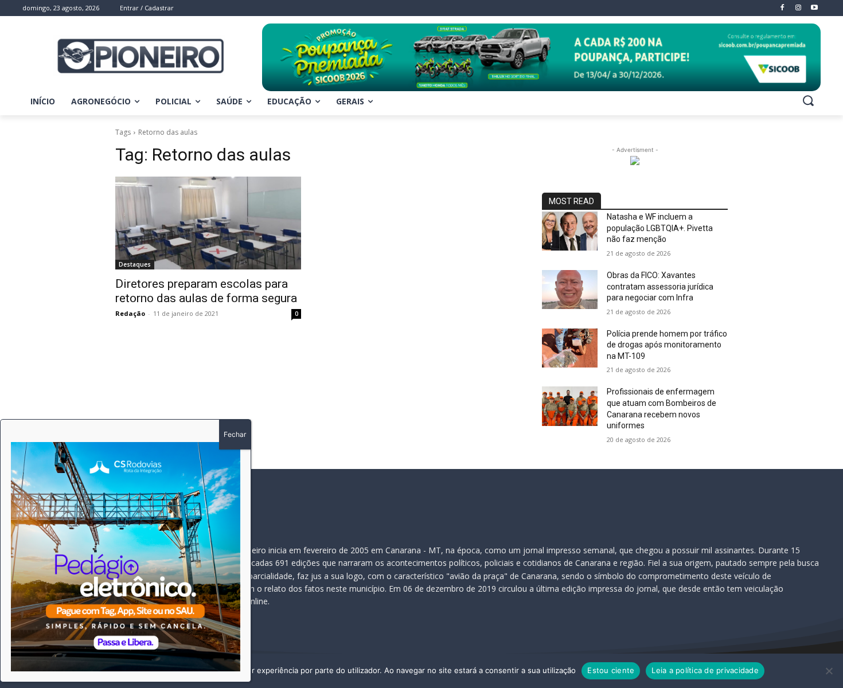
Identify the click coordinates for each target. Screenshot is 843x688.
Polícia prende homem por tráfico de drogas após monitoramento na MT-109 (667, 345)
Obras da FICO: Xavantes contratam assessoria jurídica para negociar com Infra (660, 286)
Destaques (135, 264)
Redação (130, 313)
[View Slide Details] (541, 57)
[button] (808, 100)
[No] (828, 671)
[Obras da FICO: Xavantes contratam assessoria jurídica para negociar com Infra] (570, 289)
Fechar (235, 434)
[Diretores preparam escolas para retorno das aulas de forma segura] (208, 223)
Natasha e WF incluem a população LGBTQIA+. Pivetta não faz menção (660, 228)
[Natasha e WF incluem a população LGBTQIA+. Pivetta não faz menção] (570, 231)
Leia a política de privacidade (705, 670)
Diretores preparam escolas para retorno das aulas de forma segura (206, 291)
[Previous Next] (125, 556)
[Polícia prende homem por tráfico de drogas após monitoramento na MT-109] (570, 348)
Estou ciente (610, 670)
